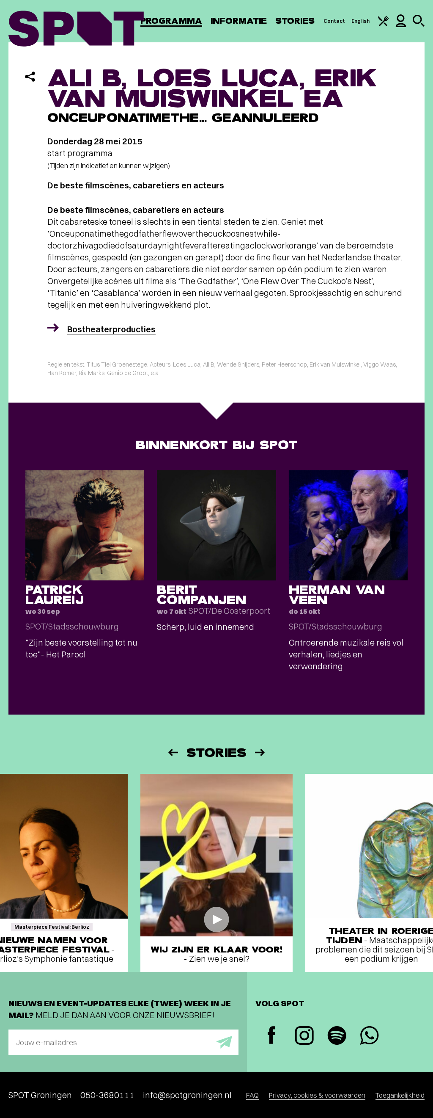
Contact (334, 21)
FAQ (252, 1095)
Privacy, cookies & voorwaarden (317, 1095)
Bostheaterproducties (111, 329)
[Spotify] (337, 1036)
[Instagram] (304, 1036)
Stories (295, 21)
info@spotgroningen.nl (187, 1095)
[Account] (400, 25)
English (360, 21)
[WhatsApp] (369, 1036)
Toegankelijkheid (400, 1095)
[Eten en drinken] (383, 24)
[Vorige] (172, 752)
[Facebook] (271, 1036)
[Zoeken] (419, 25)
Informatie (239, 21)
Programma (171, 21)
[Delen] (30, 77)
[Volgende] (260, 752)
